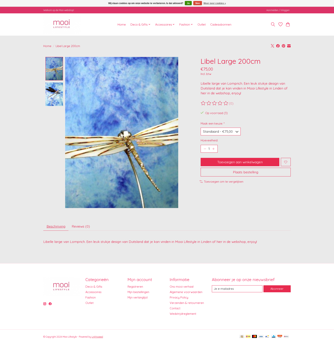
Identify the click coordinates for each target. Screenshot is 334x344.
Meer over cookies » (215, 3)
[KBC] (273, 337)
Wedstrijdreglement (183, 314)
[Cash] (241, 337)
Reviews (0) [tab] (81, 226)
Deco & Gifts (93, 286)
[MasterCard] (254, 337)
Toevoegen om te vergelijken (223, 181)
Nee (197, 3)
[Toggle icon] (273, 24)
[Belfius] (286, 337)
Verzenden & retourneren (187, 303)
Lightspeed (97, 336)
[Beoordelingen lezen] (215, 103)
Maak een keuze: (213, 123)
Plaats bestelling (245, 172)
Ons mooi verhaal (181, 286)
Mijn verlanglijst (138, 297)
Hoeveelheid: (209, 140)
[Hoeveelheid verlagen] (205, 148)
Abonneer (277, 289)
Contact (175, 308)
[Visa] (260, 337)
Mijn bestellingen (138, 292)
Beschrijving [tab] (56, 226)
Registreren (135, 286)
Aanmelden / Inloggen (278, 10)
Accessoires (93, 292)
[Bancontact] (267, 337)
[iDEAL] (248, 337)
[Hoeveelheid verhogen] (213, 148)
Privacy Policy (179, 297)
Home (122, 24)
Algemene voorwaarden (186, 292)
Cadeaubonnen (220, 24)
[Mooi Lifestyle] (62, 24)
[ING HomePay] (279, 337)
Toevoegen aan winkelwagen (240, 162)
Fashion (90, 297)
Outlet (202, 24)
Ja (188, 3)
